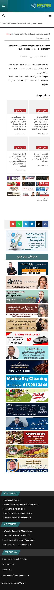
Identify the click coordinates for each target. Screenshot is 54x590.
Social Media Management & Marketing (21, 504)
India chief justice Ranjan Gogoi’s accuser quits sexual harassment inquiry (28, 80)
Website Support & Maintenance (18, 531)
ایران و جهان (34, 57)
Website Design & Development (17, 517)
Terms (22, 583)
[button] (45, 224)
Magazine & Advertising (14, 509)
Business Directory (12, 500)
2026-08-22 (41, 133)
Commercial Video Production (17, 535)
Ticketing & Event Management (17, 544)
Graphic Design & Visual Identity (18, 513)
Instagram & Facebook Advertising (19, 540)
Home (8, 34)
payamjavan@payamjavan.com (15, 575)
